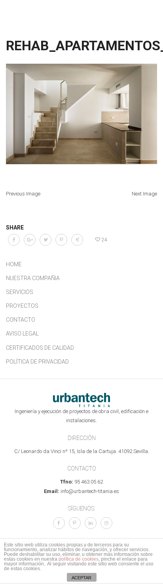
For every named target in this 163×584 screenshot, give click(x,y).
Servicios (19, 292)
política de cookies (79, 559)
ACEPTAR (81, 577)
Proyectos (22, 306)
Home (14, 264)
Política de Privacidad (37, 361)
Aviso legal (22, 333)
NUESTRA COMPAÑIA (33, 278)
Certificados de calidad (40, 348)
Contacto (20, 320)
